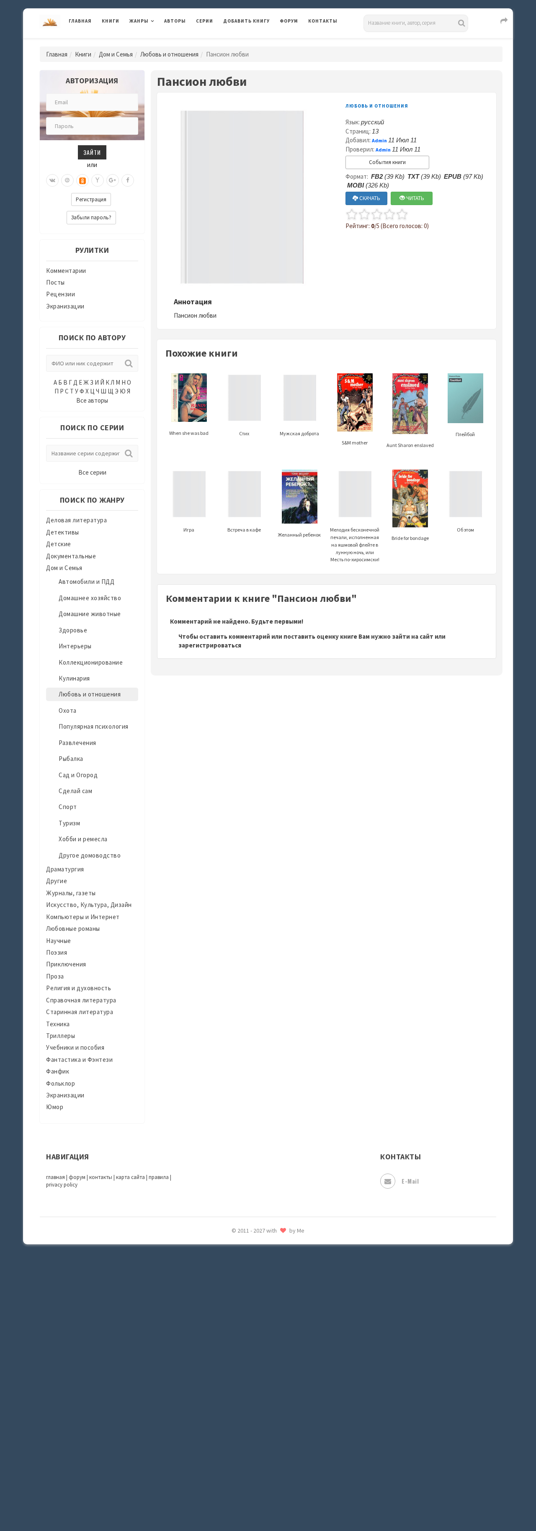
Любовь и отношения (169, 54)
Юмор (54, 1107)
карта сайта (130, 1177)
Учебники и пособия (75, 1047)
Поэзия (56, 952)
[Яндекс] (97, 180)
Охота (68, 710)
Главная (80, 21)
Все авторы (92, 400)
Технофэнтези (245, 1334)
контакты (100, 1177)
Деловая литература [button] (159, 43)
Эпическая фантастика (257, 1428)
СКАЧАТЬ (369, 198)
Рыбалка (71, 759)
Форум (289, 21)
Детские (58, 544)
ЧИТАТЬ (414, 198)
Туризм (69, 823)
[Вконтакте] (52, 180)
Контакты (323, 21)
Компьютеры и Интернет (83, 917)
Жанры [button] (139, 21)
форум (77, 1177)
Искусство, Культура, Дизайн (89, 905)
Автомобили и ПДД (86, 582)
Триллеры (60, 1036)
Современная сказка (253, 1259)
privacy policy (61, 1184)
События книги (387, 162)
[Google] (112, 180)
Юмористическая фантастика (267, 1502)
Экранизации (65, 306)
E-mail (410, 1181)
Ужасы (233, 1353)
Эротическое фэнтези (256, 1484)
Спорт (68, 807)
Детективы (62, 532)
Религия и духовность (78, 988)
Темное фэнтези (247, 1315)
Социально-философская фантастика (279, 1278)
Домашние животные (90, 614)
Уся (229, 1371)
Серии (204, 21)
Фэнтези (236, 1390)
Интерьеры (75, 646)
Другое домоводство (90, 855)
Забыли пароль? (91, 217)
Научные (58, 941)
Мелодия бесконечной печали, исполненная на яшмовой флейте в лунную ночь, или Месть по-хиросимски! (354, 545)
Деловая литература (253, 43)
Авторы (175, 21)
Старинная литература (79, 1012)
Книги (110, 21)
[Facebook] (127, 180)
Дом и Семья (116, 54)
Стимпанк (238, 1297)
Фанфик (57, 1071)
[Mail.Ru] (67, 180)
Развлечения (77, 743)
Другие (56, 881)
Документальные (71, 556)
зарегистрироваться (209, 645)
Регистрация (91, 199)
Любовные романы (73, 928)
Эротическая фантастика (261, 1465)
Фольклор (60, 1083)
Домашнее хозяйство (90, 598)
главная (55, 1177)
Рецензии (60, 294)
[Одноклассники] (82, 180)
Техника (58, 1024)
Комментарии (66, 271)
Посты (55, 282)
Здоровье (73, 630)
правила (159, 1177)
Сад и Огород (78, 775)
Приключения (66, 964)
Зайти (92, 152)
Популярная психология (94, 726)
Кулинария (74, 678)
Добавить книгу (246, 21)
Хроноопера (241, 1409)
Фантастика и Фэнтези (79, 1059)
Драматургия (65, 869)
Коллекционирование (91, 662)
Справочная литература (81, 1000)
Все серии (92, 472)
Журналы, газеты (71, 893)
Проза (55, 976)
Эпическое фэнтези (252, 1446)
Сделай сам (75, 791)
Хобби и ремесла (83, 839)
